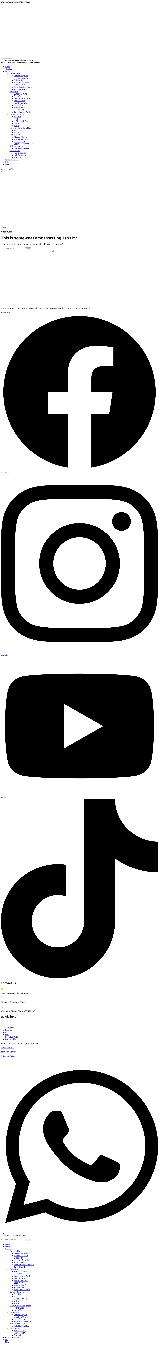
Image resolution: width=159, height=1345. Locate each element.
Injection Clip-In (21, 139)
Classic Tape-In (21, 76)
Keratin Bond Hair (18, 114)
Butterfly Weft (20, 94)
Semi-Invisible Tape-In (24, 87)
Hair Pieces (15, 151)
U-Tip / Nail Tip (21, 121)
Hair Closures (20, 153)
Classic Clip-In (20, 137)
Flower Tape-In (21, 78)
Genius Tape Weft (22, 98)
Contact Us (6, 169)
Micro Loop (19, 130)
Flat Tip (17, 116)
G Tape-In (18, 80)
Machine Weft (20, 107)
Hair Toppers (20, 155)
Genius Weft (19, 101)
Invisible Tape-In (21, 82)
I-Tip (16, 119)
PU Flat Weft (19, 110)
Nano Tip (18, 132)
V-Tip (16, 123)
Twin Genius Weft (22, 112)
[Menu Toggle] (2, 1023)
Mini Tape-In (19, 85)
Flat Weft (18, 96)
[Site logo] (6, 58)
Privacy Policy (7, 1047)
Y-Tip (16, 126)
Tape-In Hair (15, 73)
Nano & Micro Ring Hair (20, 128)
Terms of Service (8, 1052)
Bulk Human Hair (17, 146)
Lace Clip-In (19, 141)
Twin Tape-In (20, 89)
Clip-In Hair (15, 135)
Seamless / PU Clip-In (23, 144)
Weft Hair (14, 91)
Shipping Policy (8, 1056)
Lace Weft (18, 105)
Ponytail (17, 157)
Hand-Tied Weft (21, 103)
